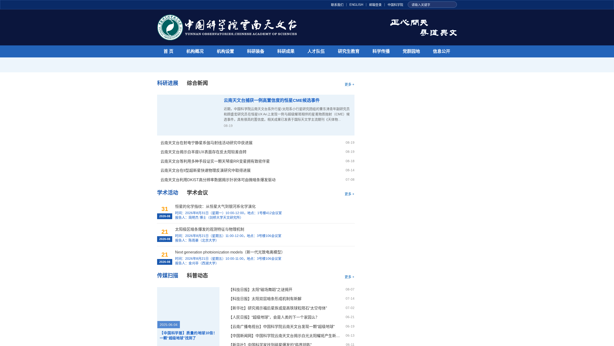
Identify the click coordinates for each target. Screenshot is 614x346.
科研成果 (286, 51)
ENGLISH (356, 4)
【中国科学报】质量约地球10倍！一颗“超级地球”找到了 (188, 335)
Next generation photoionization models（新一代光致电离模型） (230, 252)
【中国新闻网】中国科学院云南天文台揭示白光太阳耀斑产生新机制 (285, 336)
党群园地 (411, 51)
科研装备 (255, 51)
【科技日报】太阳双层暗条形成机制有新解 (265, 299)
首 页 (168, 51)
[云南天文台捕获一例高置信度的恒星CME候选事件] (188, 115)
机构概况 (195, 51)
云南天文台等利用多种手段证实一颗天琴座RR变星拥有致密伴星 (215, 161)
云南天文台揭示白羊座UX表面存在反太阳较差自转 (203, 152)
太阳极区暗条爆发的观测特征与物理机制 (210, 229)
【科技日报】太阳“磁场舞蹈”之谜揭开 (260, 290)
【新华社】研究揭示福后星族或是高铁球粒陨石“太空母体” (278, 308)
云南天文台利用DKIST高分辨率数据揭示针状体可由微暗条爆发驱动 (218, 180)
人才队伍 (316, 51)
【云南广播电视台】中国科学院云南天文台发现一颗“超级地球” (282, 327)
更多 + (349, 84)
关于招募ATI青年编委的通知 (416, 105)
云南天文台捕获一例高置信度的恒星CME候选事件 (272, 100)
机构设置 (225, 51)
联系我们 (337, 4)
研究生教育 (349, 51)
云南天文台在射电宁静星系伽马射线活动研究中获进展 (206, 143)
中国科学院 (395, 4)
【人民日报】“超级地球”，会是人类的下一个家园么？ (274, 317)
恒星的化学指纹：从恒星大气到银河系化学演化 (215, 206)
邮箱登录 (375, 4)
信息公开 (441, 51)
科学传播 (381, 51)
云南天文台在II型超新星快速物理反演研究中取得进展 (205, 170)
